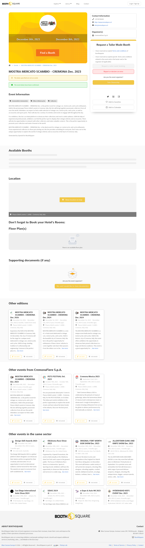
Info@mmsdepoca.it (101, 25)
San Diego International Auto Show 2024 (25, 492)
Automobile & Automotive (20, 101)
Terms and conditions (119, 51)
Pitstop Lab (63, 545)
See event (16, 356)
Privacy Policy (131, 545)
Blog (77, 4)
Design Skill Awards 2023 (26, 441)
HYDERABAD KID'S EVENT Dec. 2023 (121, 492)
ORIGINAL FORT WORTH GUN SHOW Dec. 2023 (91, 442)
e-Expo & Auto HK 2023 (90, 491)
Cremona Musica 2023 (90, 376)
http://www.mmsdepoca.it (103, 22)
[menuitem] (57, 3)
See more (20, 351)
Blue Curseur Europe (8, 545)
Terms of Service (119, 545)
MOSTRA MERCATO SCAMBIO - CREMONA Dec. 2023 (39, 65)
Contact (86, 4)
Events (16, 65)
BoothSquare (139, 537)
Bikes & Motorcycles (39, 101)
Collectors (53, 101)
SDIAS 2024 (53, 491)
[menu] (71, 3)
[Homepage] (24, 3)
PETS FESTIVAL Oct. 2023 (56, 377)
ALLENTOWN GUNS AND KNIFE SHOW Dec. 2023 (123, 442)
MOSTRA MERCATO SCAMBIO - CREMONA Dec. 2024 (55, 314)
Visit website (29, 356)
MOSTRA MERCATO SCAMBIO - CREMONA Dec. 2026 (22, 314)
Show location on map (73, 200)
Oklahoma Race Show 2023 (57, 442)
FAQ (110, 545)
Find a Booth (47, 52)
